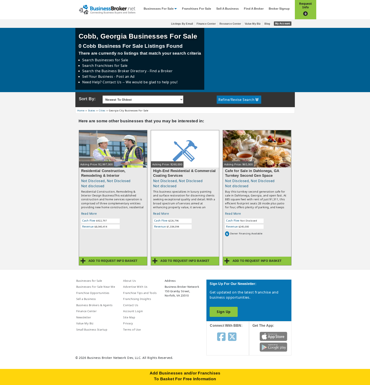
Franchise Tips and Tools (140, 293)
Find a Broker (254, 8)
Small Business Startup (91, 329)
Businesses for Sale (159, 8)
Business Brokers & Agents (94, 305)
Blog (267, 23)
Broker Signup (279, 8)
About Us (129, 281)
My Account (282, 23)
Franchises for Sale (196, 8)
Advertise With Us (135, 287)
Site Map (129, 317)
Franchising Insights (137, 299)
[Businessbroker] (107, 9)
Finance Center (206, 23)
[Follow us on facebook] (221, 336)
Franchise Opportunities (92, 293)
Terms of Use (132, 329)
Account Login (133, 311)
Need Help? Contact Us (102, 82)
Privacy (128, 323)
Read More (89, 213)
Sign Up (223, 311)
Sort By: (87, 98)
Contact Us (130, 305)
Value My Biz (253, 23)
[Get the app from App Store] (273, 336)
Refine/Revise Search (236, 99)
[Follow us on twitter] (232, 336)
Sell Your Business (98, 76)
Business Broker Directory (124, 71)
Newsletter (83, 317)
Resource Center (230, 23)
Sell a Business (227, 8)
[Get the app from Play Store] (273, 347)
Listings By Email (182, 23)
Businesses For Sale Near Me (95, 287)
